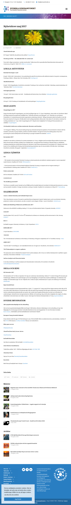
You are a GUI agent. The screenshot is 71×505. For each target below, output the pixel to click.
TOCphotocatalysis (25, 254)
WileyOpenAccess (8, 327)
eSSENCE (58, 208)
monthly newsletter (20, 320)
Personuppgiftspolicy (41, 501)
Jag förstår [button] (18, 499)
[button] (66, 9)
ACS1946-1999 (36, 349)
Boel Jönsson (7, 311)
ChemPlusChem (7, 335)
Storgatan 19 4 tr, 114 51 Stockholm (13, 2)
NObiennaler (7, 281)
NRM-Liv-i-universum (27, 64)
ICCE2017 (6, 217)
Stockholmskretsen (17, 87)
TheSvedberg (61, 187)
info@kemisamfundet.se (44, 2)
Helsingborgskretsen (52, 94)
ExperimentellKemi (58, 295)
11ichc (62, 238)
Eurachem (25, 363)
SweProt (49, 133)
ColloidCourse (57, 201)
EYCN (6, 320)
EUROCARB (16, 231)
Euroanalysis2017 (31, 148)
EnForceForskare (28, 174)
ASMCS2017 (57, 245)
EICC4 (37, 224)
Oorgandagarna (13, 122)
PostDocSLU (34, 167)
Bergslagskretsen (40, 101)
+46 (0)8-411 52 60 (29, 2)
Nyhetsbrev (18, 47)
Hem (5, 16)
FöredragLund (34, 78)
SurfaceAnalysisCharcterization (11, 263)
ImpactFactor (31, 55)
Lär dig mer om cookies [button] (11, 494)
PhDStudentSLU (27, 162)
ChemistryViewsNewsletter (20, 356)
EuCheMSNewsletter (28, 342)
